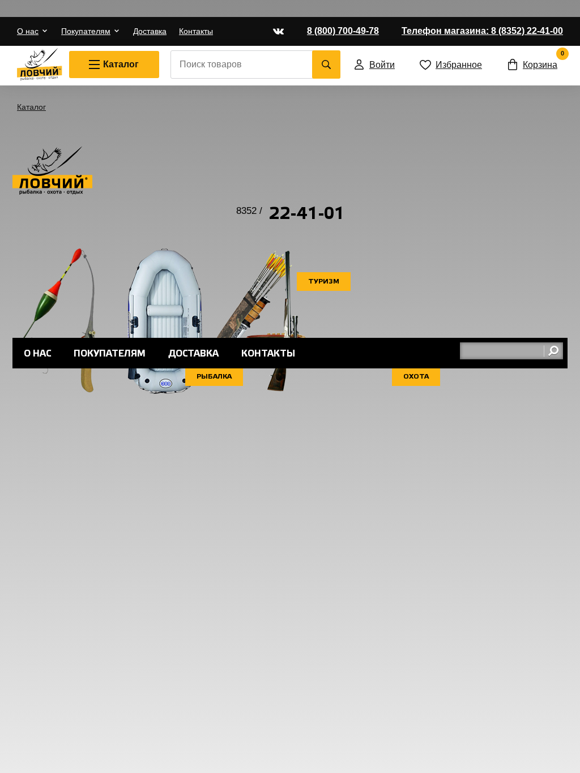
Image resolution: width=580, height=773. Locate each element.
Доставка (150, 31)
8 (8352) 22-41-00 (482, 31)
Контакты (196, 31)
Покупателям (85, 31)
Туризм (323, 281)
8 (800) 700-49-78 (343, 31)
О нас (28, 31)
